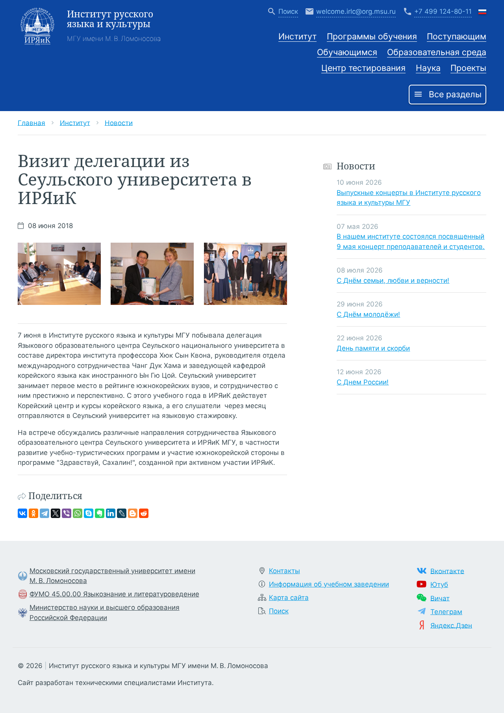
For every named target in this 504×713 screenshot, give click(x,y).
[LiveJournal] (121, 513)
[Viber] (66, 513)
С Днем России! (363, 382)
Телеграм (446, 612)
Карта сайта (289, 598)
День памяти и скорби (373, 348)
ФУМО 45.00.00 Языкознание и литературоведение (114, 594)
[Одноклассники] (33, 513)
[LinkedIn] (110, 513)
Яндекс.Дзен (451, 625)
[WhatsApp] (77, 513)
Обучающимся (347, 52)
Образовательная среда (436, 52)
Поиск (279, 611)
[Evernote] (99, 513)
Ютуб (439, 585)
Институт (297, 36)
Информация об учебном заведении (329, 584)
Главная (31, 122)
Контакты (284, 571)
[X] (55, 513)
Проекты (468, 68)
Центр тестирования (363, 68)
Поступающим (456, 36)
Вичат (440, 598)
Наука (428, 68)
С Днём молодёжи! (368, 314)
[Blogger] (132, 513)
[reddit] (143, 513)
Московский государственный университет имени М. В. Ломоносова (112, 576)
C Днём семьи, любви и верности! (393, 280)
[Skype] (88, 513)
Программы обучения (372, 36)
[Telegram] (44, 513)
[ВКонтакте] (22, 513)
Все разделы (447, 94)
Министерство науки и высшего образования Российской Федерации (105, 612)
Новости (119, 122)
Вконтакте (447, 571)
